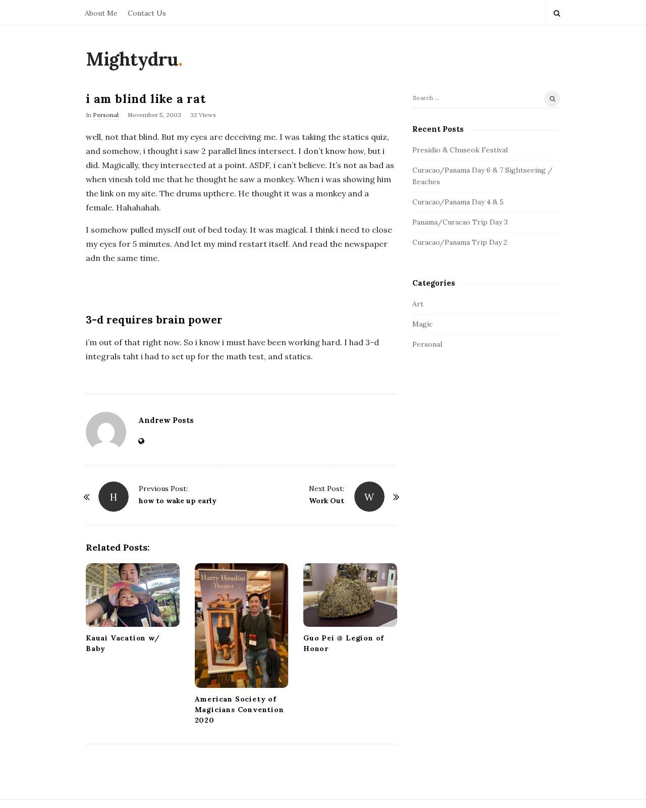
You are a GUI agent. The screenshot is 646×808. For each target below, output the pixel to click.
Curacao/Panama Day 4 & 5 (458, 201)
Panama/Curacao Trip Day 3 (460, 222)
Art (417, 303)
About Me (101, 13)
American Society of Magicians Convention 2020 (239, 709)
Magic (422, 324)
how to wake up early (178, 500)
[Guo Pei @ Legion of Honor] (350, 595)
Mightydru (132, 59)
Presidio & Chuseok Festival (460, 149)
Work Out (326, 500)
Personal (106, 115)
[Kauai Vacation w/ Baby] (133, 595)
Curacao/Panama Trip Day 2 (459, 242)
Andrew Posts (166, 420)
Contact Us (147, 13)
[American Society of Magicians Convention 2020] (242, 625)
